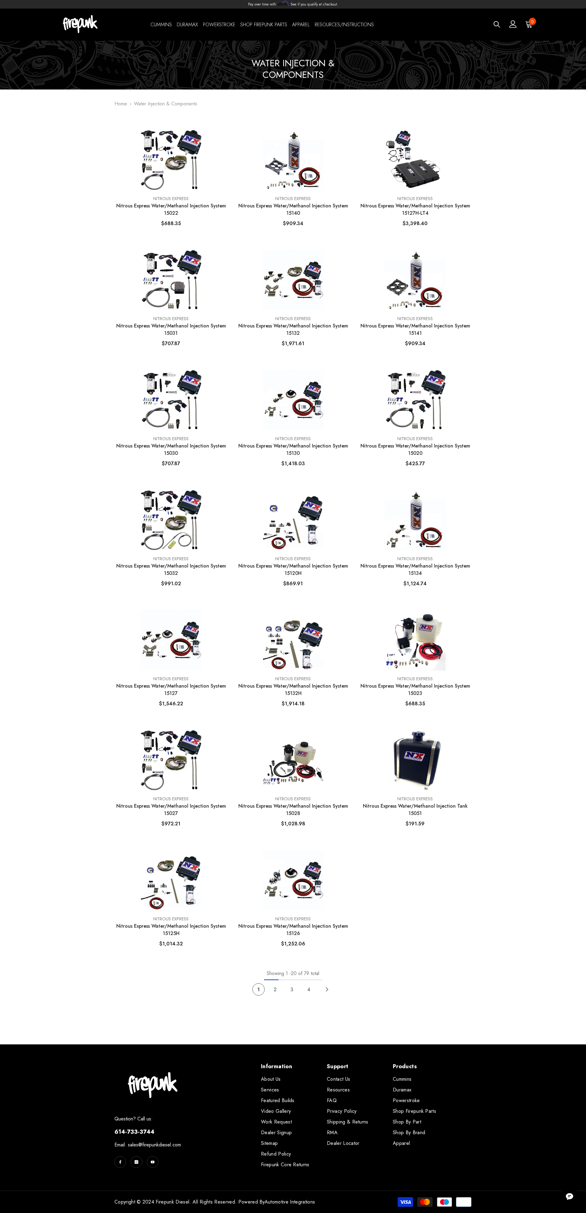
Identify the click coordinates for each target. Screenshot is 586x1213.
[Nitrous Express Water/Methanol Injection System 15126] (293, 880)
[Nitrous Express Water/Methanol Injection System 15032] (170, 520)
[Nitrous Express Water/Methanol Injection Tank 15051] (415, 760)
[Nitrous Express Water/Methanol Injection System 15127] (170, 640)
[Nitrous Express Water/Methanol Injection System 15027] (170, 760)
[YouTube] (152, 1162)
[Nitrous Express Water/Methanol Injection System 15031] (170, 280)
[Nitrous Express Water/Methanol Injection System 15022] (170, 160)
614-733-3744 (134, 1131)
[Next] (327, 989)
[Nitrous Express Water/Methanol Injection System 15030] (170, 400)
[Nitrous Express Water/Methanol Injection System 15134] (415, 520)
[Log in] (513, 24)
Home (120, 103)
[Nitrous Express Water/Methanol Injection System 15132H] (293, 640)
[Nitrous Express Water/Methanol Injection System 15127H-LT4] (415, 160)
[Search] (497, 24)
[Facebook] (120, 1162)
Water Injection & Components (165, 103)
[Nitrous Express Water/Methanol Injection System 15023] (415, 640)
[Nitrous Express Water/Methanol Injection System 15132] (293, 280)
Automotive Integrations (290, 1201)
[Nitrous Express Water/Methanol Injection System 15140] (293, 160)
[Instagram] (136, 1162)
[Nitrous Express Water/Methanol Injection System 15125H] (170, 880)
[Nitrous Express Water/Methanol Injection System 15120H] (293, 520)
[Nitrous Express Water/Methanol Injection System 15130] (293, 400)
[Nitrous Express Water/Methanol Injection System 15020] (415, 400)
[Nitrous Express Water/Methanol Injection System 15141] (415, 280)
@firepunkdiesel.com (159, 1144)
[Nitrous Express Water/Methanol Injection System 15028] (293, 760)
